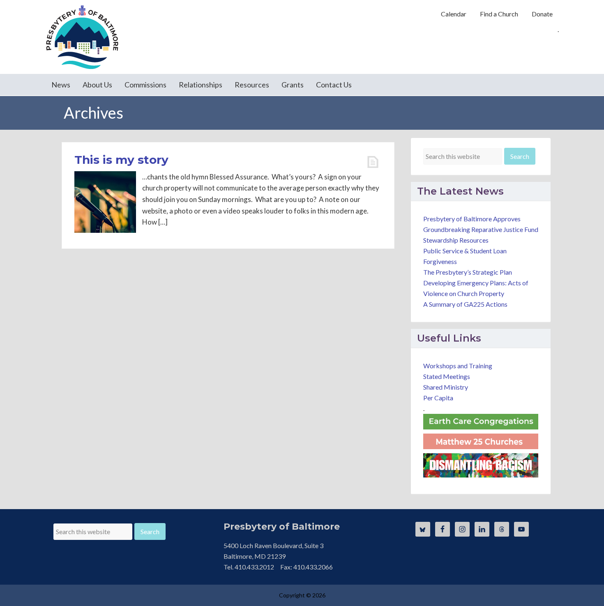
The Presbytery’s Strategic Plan (467, 272)
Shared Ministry (445, 387)
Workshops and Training (457, 366)
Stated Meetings (446, 376)
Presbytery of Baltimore (82, 37)
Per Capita (438, 398)
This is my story (121, 160)
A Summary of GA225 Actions (465, 304)
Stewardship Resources (456, 240)
